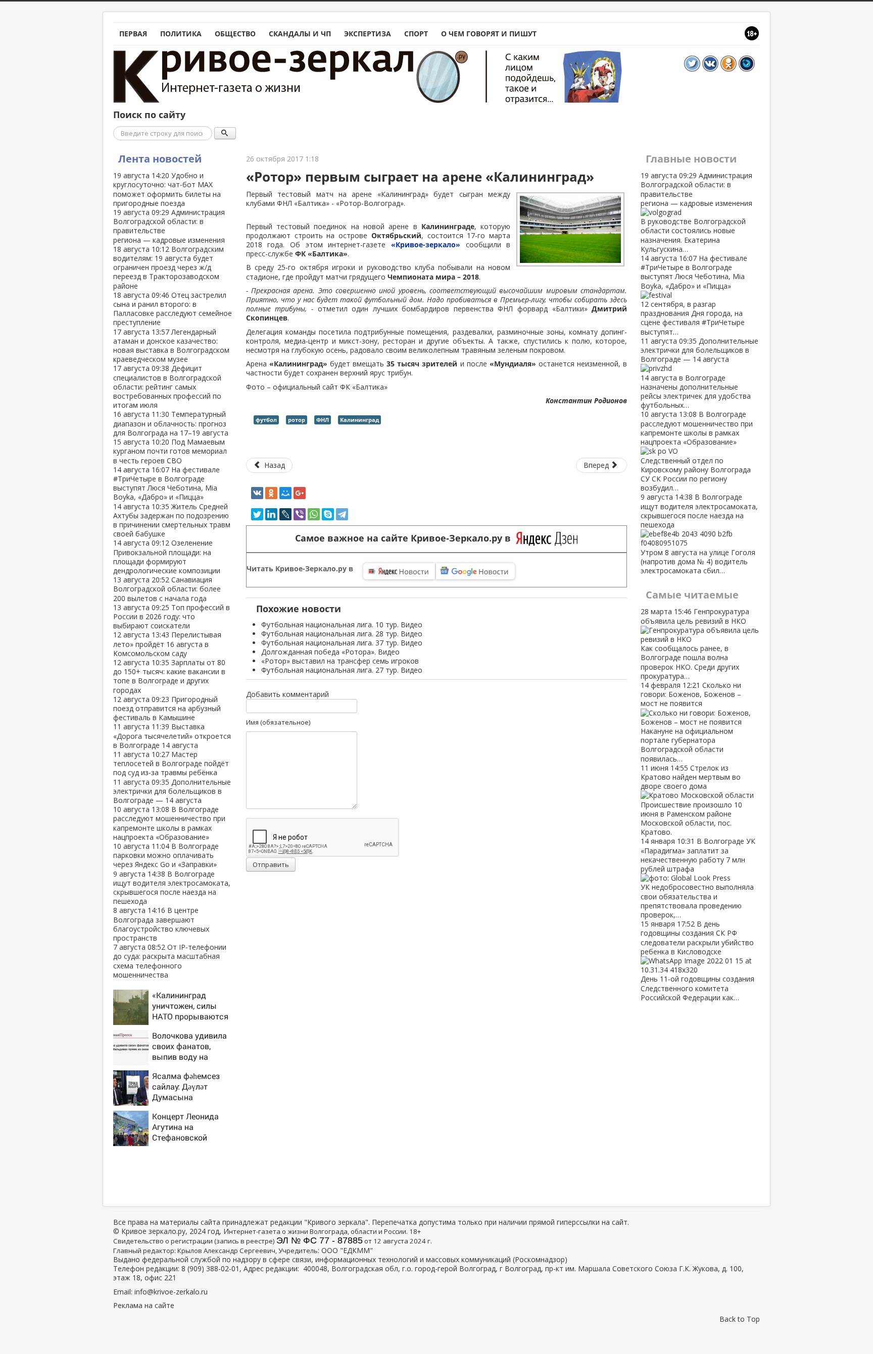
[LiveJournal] (285, 514)
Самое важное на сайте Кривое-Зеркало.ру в (405, 538)
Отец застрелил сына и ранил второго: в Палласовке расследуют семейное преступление (172, 309)
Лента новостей (160, 159)
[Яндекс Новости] (399, 571)
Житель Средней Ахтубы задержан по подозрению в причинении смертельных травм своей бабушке (171, 520)
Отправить (271, 864)
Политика (181, 33)
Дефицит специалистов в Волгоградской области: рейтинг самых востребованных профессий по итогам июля (167, 386)
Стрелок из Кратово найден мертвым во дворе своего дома (691, 800)
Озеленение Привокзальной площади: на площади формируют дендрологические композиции (166, 556)
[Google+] (300, 493)
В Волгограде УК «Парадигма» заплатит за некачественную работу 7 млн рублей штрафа (698, 877)
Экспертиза (367, 33)
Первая (133, 33)
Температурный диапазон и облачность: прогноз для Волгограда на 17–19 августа (170, 423)
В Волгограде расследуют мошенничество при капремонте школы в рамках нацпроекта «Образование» (169, 823)
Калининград (359, 419)
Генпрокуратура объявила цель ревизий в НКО (695, 643)
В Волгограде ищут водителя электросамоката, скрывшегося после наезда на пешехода (171, 887)
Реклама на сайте (143, 1305)
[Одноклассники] (271, 493)
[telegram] (342, 514)
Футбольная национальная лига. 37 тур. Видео (341, 642)
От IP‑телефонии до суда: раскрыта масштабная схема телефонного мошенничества (169, 961)
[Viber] (300, 514)
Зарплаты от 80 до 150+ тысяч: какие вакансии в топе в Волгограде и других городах (169, 676)
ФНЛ (322, 419)
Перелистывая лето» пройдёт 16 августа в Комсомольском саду (167, 644)
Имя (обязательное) (278, 722)
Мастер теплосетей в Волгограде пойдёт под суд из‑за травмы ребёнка (171, 763)
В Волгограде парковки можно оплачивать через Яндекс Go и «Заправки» (166, 855)
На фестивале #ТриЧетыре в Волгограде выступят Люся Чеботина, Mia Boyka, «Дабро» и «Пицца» (166, 483)
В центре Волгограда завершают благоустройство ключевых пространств (161, 924)
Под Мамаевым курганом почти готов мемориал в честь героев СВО (170, 451)
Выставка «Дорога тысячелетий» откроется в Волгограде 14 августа (172, 735)
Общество (235, 33)
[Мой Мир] (285, 493)
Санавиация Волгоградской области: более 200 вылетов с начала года (167, 589)
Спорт (416, 33)
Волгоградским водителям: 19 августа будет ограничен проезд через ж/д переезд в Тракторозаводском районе (168, 267)
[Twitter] (257, 514)
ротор (296, 419)
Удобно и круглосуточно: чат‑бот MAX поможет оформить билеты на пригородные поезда (167, 189)
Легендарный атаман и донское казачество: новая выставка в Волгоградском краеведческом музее (171, 345)
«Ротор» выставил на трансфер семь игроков (340, 661)
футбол (266, 419)
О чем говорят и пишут (489, 33)
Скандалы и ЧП (300, 33)
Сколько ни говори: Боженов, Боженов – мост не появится (691, 722)
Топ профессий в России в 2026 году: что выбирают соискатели (171, 616)
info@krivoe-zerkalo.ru (171, 1291)
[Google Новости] (475, 571)
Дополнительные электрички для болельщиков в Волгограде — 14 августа (172, 791)
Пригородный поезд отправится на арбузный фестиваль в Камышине (167, 708)
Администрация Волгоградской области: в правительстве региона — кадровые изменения (169, 226)
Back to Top (739, 1319)
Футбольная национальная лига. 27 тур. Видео (341, 670)
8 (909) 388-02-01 (210, 1268)
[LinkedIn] (271, 514)
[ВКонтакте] (257, 493)
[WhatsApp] (314, 514)
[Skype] (328, 514)
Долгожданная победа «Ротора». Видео (330, 652)
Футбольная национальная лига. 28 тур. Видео (341, 633)
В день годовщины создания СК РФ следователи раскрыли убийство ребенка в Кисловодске (697, 960)
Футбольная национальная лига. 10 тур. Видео (341, 624)
